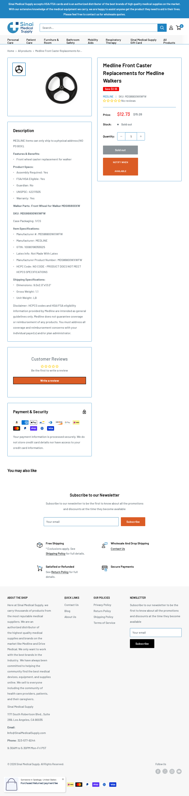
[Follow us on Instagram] (172, 771)
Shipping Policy (56, 553)
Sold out (120, 150)
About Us (70, 616)
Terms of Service (104, 622)
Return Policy (60, 572)
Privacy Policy (102, 604)
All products (25, 50)
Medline (108, 96)
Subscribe (133, 521)
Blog (67, 611)
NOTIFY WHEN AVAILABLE (120, 167)
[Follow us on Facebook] (158, 771)
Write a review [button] (49, 380)
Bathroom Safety (72, 41)
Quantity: (109, 136)
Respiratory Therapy (113, 41)
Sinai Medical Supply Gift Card (143, 41)
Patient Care (31, 41)
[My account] (171, 28)
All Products (169, 41)
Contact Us (118, 548)
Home (10, 50)
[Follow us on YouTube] (179, 771)
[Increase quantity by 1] (141, 136)
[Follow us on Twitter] (165, 772)
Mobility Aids (93, 41)
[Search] (162, 28)
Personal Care (13, 41)
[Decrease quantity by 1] (121, 136)
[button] (112, 100)
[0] (178, 27)
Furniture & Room (51, 41)
